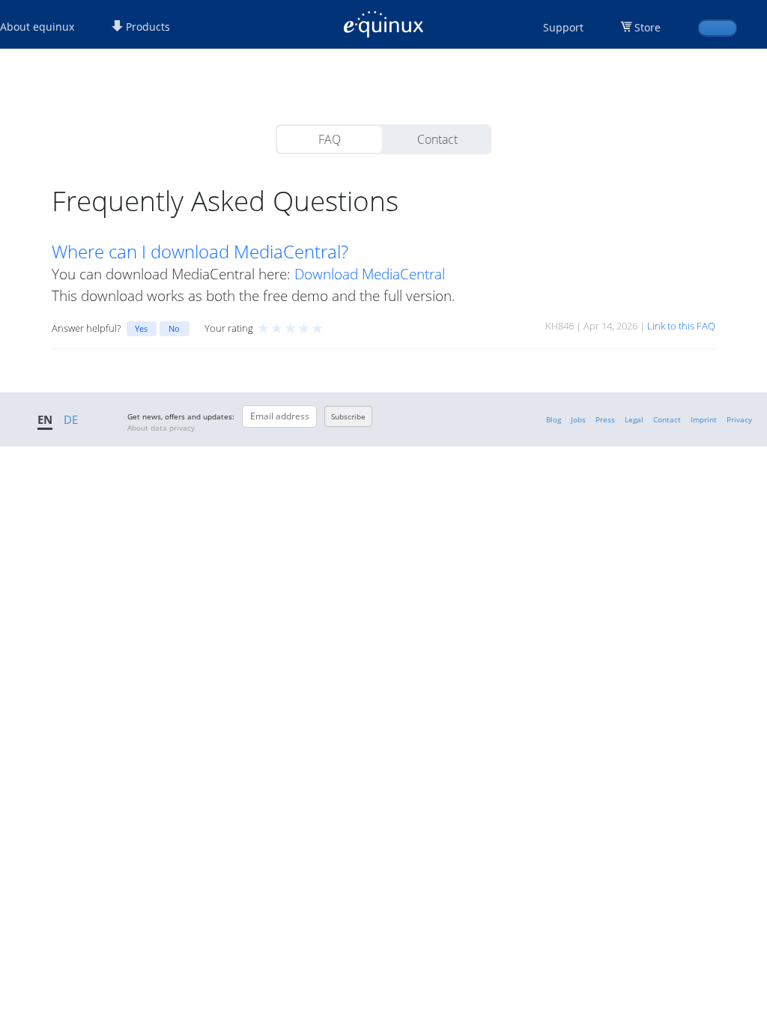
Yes (141, 328)
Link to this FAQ (681, 326)
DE (71, 419)
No (174, 328)
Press (605, 419)
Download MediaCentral (369, 274)
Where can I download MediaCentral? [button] (200, 251)
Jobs (578, 419)
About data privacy (161, 427)
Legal (634, 419)
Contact (437, 139)
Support (563, 27)
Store (647, 27)
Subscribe (348, 416)
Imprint (704, 419)
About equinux (37, 26)
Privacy (739, 419)
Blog (553, 419)
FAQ (329, 139)
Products (146, 26)
